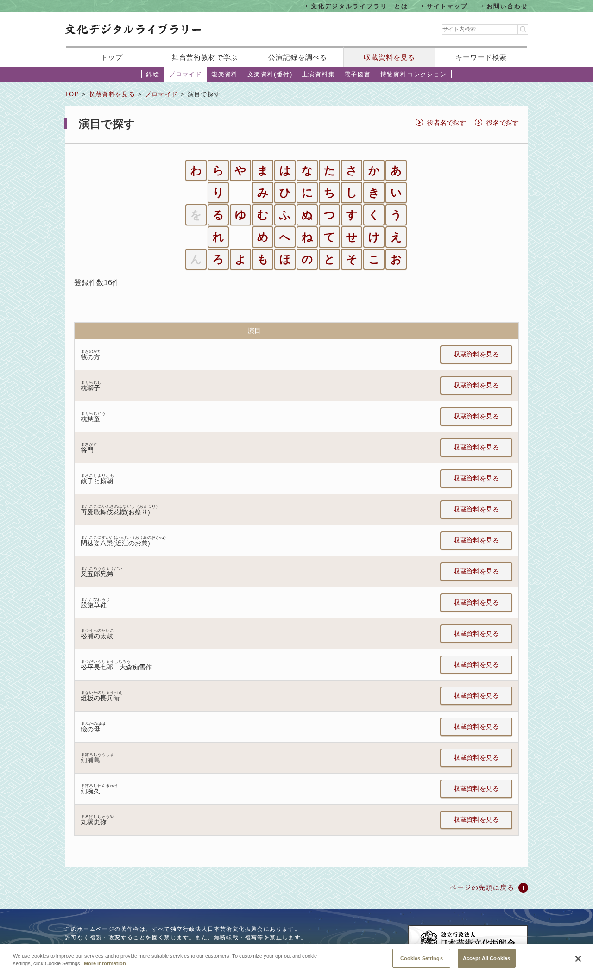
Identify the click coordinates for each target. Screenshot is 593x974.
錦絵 (152, 74)
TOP (72, 94)
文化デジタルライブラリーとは (359, 5)
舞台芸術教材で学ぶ (205, 57)
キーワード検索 (481, 57)
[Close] (578, 959)
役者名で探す (446, 122)
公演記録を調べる (297, 57)
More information (105, 964)
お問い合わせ (507, 5)
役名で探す (502, 122)
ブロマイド (185, 74)
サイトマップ (447, 5)
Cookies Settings (421, 958)
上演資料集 (318, 74)
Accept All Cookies (486, 958)
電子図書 (357, 74)
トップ (112, 57)
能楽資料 (224, 74)
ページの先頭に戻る (482, 887)
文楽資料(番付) (269, 74)
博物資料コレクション (413, 74)
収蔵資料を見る (389, 57)
